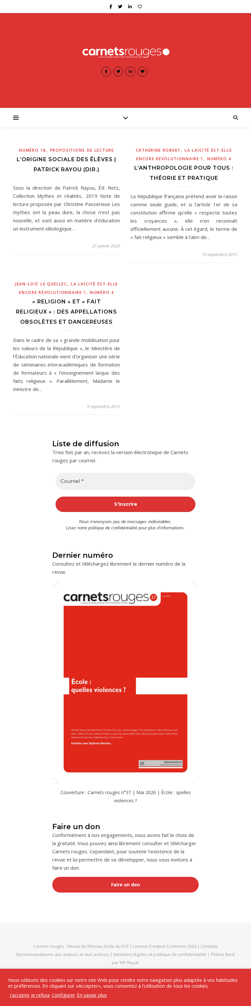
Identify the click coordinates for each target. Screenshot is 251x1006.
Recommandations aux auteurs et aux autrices (62, 954)
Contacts (209, 946)
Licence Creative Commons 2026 (164, 946)
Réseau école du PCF (108, 946)
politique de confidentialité (112, 527)
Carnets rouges (48, 946)
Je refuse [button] (40, 995)
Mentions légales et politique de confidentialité (160, 954)
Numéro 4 (219, 159)
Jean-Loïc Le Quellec (41, 284)
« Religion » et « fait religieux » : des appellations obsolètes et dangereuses (66, 311)
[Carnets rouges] (125, 52)
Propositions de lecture (82, 150)
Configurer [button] (63, 995)
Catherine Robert (158, 150)
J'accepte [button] (19, 995)
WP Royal (129, 962)
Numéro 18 (32, 150)
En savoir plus (92, 995)
